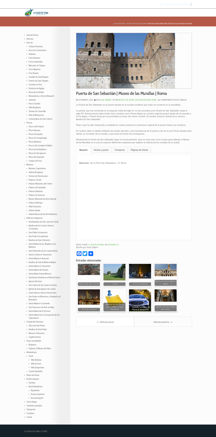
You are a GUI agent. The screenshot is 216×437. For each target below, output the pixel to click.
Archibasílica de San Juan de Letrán (44, 221)
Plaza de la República (37, 149)
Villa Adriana (36, 360)
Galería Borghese (36, 172)
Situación (83, 149)
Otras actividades (33, 341)
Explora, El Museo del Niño (40, 348)
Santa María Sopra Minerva (40, 273)
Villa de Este (36, 363)
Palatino (32, 54)
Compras (30, 413)
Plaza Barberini (35, 141)
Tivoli (31, 356)
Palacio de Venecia (37, 195)
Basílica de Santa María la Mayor (42, 262)
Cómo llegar (31, 401)
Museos (29, 164)
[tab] (83, 150)
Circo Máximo (35, 69)
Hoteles (32, 382)
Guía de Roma (32, 35)
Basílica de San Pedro (38, 329)
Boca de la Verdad (36, 92)
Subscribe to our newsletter (176, 4)
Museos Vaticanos (37, 333)
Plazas (29, 122)
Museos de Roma (126, 100)
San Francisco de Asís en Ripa (41, 307)
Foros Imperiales (36, 61)
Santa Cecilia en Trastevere (40, 254)
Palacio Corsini (35, 180)
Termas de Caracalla (37, 111)
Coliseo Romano (36, 46)
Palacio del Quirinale (37, 187)
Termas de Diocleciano (38, 176)
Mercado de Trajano (37, 65)
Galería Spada (34, 210)
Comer (29, 417)
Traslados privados (34, 405)
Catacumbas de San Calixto (40, 119)
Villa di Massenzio (36, 115)
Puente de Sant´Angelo (38, 80)
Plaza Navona (34, 130)
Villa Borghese (35, 107)
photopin (112, 244)
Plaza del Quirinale (36, 157)
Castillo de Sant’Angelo (38, 77)
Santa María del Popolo (38, 270)
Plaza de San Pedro (37, 325)
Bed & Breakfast (35, 386)
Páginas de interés (139, 149)
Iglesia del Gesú (35, 281)
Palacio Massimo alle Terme (40, 183)
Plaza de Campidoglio (38, 138)
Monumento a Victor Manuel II (41, 96)
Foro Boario (34, 73)
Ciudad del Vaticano (34, 321)
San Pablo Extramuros (38, 232)
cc (118, 244)
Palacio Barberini (36, 191)
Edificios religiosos (34, 218)
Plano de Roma (32, 375)
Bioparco (32, 344)
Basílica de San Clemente (39, 240)
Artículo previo (105, 322)
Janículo (32, 100)
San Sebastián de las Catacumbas (43, 251)
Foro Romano (34, 58)
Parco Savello (34, 103)
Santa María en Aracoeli (39, 258)
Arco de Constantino (37, 50)
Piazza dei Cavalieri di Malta (40, 145)
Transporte (120, 149)
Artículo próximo (163, 322)
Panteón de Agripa (36, 88)
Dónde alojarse (32, 379)
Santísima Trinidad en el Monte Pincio (44, 277)
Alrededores (31, 352)
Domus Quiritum (38, 394)
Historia (29, 39)
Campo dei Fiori (35, 160)
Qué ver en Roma (142, 100)
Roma (153, 100)
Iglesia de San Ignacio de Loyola (42, 289)
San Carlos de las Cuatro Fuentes (43, 285)
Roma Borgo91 (37, 398)
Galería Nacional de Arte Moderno (43, 214)
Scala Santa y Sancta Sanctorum (42, 292)
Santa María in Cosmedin (39, 303)
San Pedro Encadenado (38, 236)
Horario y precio (101, 149)
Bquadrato (35, 390)
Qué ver (29, 42)
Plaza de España (35, 134)
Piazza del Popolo (36, 126)
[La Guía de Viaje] (36, 12)
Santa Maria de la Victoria (39, 311)
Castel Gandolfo (36, 371)
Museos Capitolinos (37, 168)
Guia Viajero (106, 100)
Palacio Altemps (36, 202)
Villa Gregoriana (37, 367)
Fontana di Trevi (35, 84)
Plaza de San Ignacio (37, 153)
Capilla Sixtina (35, 337)
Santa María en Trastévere (40, 266)
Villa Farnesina (35, 206)
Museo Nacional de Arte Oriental (42, 199)
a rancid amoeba (96, 244)
